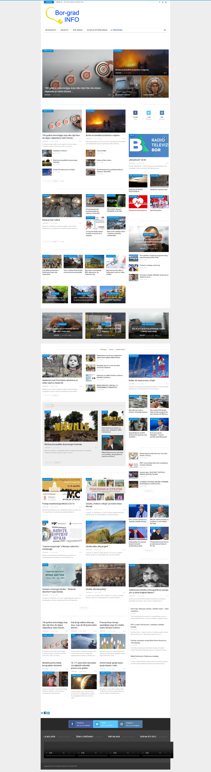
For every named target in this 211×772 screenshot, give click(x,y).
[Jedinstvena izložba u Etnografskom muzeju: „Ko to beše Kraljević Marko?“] (149, 575)
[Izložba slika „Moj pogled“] (105, 532)
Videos (132, 135)
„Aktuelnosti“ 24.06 (137, 160)
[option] (84, 266)
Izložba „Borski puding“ (96, 589)
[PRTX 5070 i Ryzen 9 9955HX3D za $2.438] (116, 200)
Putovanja (118, 51)
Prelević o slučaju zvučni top (150, 265)
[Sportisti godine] (159, 201)
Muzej (89, 479)
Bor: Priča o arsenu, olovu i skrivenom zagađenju (112, 299)
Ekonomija (89, 256)
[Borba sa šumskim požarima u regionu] (141, 62)
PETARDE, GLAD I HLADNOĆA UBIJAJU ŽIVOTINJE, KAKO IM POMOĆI (78, 2)
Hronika (46, 356)
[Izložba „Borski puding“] (105, 574)
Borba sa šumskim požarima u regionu (132, 70)
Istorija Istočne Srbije (97, 30)
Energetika (47, 256)
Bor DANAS (77, 30)
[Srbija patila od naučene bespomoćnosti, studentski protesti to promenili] (138, 533)
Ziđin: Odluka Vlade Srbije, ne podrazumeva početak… (84, 299)
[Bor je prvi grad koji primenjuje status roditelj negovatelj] (148, 325)
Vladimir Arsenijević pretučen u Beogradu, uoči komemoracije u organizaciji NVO (149, 242)
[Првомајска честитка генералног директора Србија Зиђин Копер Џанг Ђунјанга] (90, 358)
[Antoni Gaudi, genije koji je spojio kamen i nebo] (112, 679)
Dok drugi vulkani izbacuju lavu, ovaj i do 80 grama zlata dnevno (84, 625)
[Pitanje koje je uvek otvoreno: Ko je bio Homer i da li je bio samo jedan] (133, 456)
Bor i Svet (105, 324)
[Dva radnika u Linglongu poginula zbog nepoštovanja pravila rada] (133, 258)
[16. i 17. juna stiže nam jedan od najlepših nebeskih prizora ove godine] (84, 681)
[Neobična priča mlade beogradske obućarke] (55, 679)
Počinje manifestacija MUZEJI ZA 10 (58, 504)
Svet (73, 635)
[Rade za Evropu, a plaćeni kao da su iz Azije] (116, 261)
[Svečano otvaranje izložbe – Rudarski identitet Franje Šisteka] (62, 574)
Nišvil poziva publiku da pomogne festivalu (63, 444)
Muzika (47, 412)
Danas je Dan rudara (104, 160)
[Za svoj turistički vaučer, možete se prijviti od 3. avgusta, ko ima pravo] (95, 222)
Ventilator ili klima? (122, 95)
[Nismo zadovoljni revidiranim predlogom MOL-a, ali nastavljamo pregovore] (52, 261)
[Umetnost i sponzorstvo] (159, 180)
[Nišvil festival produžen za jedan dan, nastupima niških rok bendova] (112, 418)
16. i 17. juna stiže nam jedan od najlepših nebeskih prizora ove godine (83, 665)
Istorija (46, 195)
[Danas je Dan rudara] (90, 162)
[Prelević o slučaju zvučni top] (133, 267)
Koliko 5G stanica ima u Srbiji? (64, 169)
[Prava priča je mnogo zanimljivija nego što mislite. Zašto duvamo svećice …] (112, 641)
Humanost (90, 195)
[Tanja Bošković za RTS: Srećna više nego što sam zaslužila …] (138, 424)
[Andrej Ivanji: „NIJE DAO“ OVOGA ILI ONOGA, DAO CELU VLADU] (133, 474)
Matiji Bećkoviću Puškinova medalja (144, 656)
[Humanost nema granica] (138, 201)
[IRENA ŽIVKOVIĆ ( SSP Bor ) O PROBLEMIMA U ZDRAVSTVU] (90, 388)
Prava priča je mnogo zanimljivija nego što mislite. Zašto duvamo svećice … (112, 625)
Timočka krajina (113, 217)
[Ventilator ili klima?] (127, 87)
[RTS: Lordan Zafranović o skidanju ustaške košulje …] (138, 510)
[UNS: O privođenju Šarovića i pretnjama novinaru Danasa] (133, 465)
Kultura (132, 565)
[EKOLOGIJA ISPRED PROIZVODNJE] (138, 180)
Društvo (64, 30)
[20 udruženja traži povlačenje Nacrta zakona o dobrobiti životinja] (90, 172)
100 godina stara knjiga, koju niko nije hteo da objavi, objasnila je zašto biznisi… (54, 625)
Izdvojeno (111, 195)
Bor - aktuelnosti (84, 293)
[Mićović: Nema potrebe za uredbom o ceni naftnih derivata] (159, 510)
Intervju (133, 505)
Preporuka (117, 30)
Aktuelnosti (50, 30)
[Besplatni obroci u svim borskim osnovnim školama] (90, 368)
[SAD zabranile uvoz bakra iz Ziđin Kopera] (105, 325)
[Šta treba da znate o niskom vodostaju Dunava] (138, 401)
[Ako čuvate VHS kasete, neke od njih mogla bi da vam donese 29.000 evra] (159, 401)
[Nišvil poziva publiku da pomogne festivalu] (47, 162)
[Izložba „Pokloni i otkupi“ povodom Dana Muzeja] (105, 489)
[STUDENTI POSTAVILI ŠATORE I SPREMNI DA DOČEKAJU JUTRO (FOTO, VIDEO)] (133, 484)
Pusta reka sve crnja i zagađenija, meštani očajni (55, 299)
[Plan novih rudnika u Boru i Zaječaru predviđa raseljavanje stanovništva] (116, 222)
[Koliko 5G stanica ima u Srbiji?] (47, 172)
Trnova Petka (148, 95)
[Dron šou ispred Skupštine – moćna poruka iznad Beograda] (159, 424)
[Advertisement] (127, 15)
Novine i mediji (149, 234)
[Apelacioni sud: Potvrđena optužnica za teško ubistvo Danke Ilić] (62, 366)
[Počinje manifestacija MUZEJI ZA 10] (62, 489)
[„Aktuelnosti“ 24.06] (149, 145)
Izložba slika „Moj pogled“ (97, 546)
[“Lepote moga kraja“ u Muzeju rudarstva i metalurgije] (62, 532)
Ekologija (55, 293)
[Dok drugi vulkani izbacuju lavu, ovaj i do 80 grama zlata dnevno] (84, 641)
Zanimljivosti (48, 51)
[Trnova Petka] (155, 87)
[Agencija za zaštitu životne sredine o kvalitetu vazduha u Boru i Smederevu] (90, 377)
